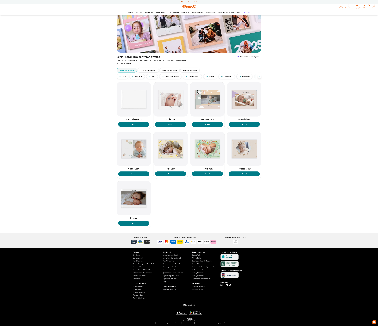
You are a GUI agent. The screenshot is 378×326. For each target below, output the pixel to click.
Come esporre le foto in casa (172, 267)
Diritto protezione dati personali (203, 267)
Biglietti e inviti (197, 12)
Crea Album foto (168, 261)
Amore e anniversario (172, 76)
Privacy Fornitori (197, 273)
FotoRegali (185, 12)
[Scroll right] (259, 76)
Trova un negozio (197, 289)
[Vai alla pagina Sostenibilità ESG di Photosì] (229, 259)
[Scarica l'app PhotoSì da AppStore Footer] (181, 314)
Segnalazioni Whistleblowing (201, 279)
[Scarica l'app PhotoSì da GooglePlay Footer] (195, 314)
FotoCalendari (161, 12)
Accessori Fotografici (226, 12)
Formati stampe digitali (170, 255)
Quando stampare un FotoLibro (173, 273)
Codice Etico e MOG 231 (141, 270)
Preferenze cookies (198, 270)
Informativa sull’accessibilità (142, 273)
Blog (164, 281)
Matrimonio (246, 76)
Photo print (137, 289)
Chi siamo (136, 255)
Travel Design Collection (148, 70)
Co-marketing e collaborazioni (143, 264)
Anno (153, 76)
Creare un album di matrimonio (173, 270)
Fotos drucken (138, 295)
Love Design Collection (169, 70)
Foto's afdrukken (139, 298)
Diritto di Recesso (198, 264)
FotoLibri (139, 12)
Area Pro (247, 12)
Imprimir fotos (138, 286)
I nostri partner (138, 261)
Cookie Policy (196, 255)
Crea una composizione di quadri (173, 264)
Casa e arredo (174, 12)
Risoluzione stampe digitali (172, 258)
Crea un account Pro (169, 289)
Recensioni (136, 279)
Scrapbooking (211, 12)
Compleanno (228, 76)
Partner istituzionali (139, 276)
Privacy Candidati (198, 276)
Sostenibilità (137, 267)
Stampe (130, 12)
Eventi (238, 12)
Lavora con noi (138, 258)
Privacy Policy (197, 258)
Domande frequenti (198, 286)
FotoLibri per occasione (126, 70)
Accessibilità (190, 305)
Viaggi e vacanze (194, 76)
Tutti (124, 76)
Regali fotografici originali (171, 276)
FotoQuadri (149, 12)
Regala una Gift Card (169, 279)
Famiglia (211, 76)
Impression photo (139, 292)
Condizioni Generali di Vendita (202, 261)
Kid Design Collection (190, 70)
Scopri (133, 124)
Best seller (138, 76)
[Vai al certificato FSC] (229, 266)
